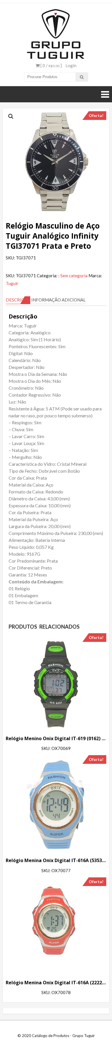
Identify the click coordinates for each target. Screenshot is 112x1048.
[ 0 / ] (51, 65)
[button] (11, 116)
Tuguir (12, 283)
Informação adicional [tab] (58, 299)
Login (70, 65)
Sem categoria (74, 275)
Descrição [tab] (18, 299)
